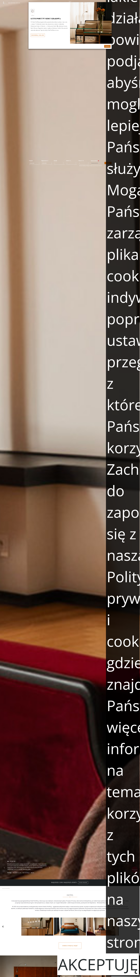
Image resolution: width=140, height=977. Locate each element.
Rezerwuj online (38, 35)
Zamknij (107, 46)
